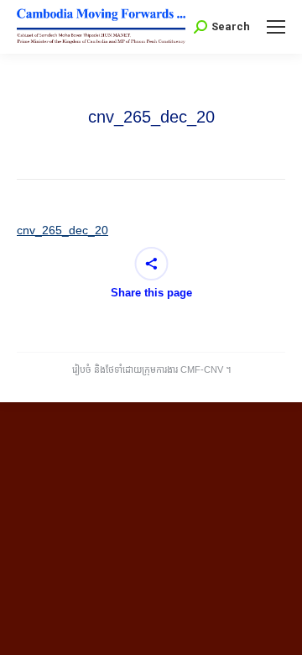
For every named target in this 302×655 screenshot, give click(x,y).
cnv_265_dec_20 (62, 230)
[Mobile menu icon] (276, 27)
